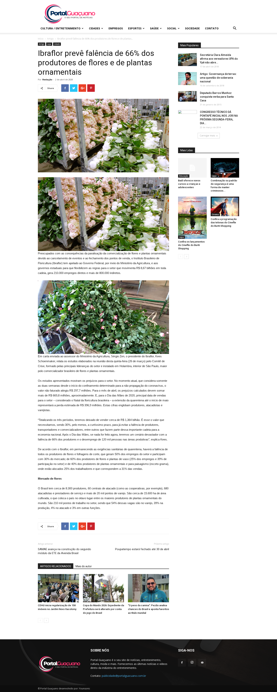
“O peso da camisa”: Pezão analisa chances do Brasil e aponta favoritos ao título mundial (148, 609)
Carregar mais (207, 135)
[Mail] (202, 662)
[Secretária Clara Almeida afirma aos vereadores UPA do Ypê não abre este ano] (187, 59)
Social (172, 28)
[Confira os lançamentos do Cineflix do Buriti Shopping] (192, 218)
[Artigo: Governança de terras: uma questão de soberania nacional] (187, 78)
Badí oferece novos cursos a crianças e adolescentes (189, 184)
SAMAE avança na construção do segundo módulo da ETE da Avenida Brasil (64, 551)
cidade (57, 44)
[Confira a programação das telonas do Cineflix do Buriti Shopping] (225, 206)
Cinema (215, 214)
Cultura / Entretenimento (60, 28)
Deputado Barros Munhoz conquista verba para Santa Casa (217, 96)
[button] (234, 28)
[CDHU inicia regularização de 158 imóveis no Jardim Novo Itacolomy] (58, 588)
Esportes (135, 28)
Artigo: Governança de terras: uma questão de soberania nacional (218, 77)
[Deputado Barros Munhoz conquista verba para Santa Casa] (187, 96)
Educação (183, 176)
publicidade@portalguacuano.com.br (124, 676)
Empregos (116, 28)
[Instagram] (192, 662)
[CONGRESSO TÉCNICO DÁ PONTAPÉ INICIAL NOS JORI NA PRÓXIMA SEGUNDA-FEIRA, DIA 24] (187, 116)
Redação (47, 79)
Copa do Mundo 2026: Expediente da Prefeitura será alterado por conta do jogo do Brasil (103, 609)
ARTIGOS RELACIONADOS (55, 566)
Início (41, 38)
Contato (212, 28)
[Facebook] (182, 662)
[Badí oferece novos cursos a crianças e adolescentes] (192, 168)
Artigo (50, 38)
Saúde (154, 28)
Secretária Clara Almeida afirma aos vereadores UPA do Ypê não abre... (219, 58)
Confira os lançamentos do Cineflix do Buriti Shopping (191, 245)
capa (49, 44)
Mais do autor (84, 566)
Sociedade (192, 28)
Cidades (94, 28)
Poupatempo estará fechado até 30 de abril (142, 549)
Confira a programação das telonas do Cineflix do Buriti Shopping (224, 222)
